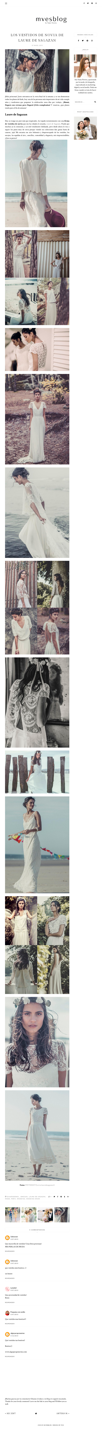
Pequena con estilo (17, 1312)
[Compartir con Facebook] (57, 1196)
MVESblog (48, 1425)
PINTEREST (30, 1185)
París (13, 1199)
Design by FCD (58, 1425)
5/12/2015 (14, 1336)
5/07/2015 (14, 1239)
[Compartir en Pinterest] (61, 1196)
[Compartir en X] (54, 1196)
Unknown (14, 1237)
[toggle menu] (6, 3)
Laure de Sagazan (54, 123)
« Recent (10, 1413)
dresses (24, 1196)
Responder (10, 1251)
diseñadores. (13, 1196)
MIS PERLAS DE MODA (15, 1246)
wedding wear (33, 1199)
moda (7, 1199)
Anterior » (62, 1413)
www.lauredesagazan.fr (46, 1185)
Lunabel (13, 1288)
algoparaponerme (17, 1333)
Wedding (21, 1199)
